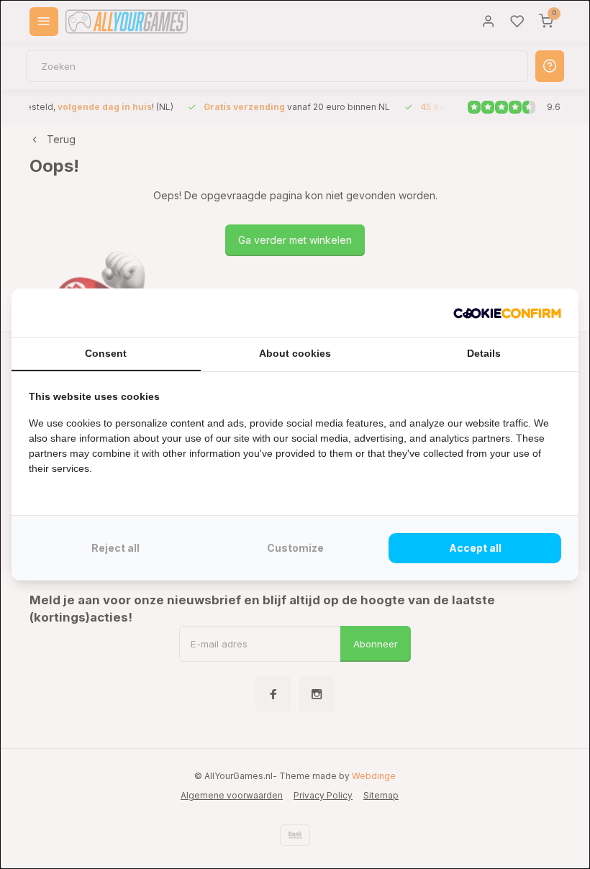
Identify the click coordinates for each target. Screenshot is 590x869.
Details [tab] (484, 353)
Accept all (475, 548)
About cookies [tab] (295, 353)
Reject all (115, 548)
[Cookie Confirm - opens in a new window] (507, 313)
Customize (295, 548)
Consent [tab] (106, 353)
